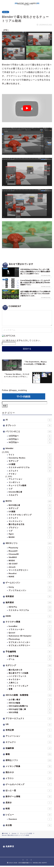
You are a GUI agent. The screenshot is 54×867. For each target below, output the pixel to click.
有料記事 (28, 730)
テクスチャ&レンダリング (29, 515)
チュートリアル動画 (30, 485)
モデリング (30, 461)
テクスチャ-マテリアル (30, 610)
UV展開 (29, 464)
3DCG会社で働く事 (29, 709)
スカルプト (29, 495)
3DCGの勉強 (29, 703)
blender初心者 (29, 492)
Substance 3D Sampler (29, 636)
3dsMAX (29, 557)
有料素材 (28, 596)
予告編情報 (28, 651)
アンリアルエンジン (30, 590)
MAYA (28, 501)
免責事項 (10, 846)
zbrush (30, 567)
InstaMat (29, 626)
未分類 (28, 825)
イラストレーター (29, 629)
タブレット (28, 425)
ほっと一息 (28, 790)
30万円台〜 (29, 442)
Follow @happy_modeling (14, 390)
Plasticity (29, 548)
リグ (29, 489)
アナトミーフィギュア (29, 686)
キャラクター (29, 679)
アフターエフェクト (28, 718)
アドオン (13, 474)
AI (28, 420)
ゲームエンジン (28, 582)
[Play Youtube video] (27, 108)
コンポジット (29, 482)
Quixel (29, 633)
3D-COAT (29, 564)
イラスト (28, 778)
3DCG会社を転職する (29, 706)
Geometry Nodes (29, 458)
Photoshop (30, 639)
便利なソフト (28, 760)
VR (28, 724)
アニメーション (29, 479)
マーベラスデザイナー (29, 570)
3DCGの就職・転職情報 (28, 695)
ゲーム (29, 659)
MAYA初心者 (29, 505)
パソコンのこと (28, 431)
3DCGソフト (28, 543)
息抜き (28, 802)
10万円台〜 (29, 436)
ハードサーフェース (29, 676)
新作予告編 (29, 656)
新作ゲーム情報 (28, 796)
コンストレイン (29, 521)
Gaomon (29, 819)
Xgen (29, 534)
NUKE (29, 577)
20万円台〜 (29, 439)
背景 (29, 689)
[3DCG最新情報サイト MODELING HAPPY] (27, 4)
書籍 (28, 754)
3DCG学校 (29, 712)
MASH (29, 537)
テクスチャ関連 (28, 622)
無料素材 (28, 602)
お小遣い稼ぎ (29, 700)
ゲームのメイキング (28, 784)
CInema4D (29, 554)
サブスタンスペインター (30, 642)
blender (5, 12)
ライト (29, 455)
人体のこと (29, 683)
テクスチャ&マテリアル (30, 467)
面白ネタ (28, 772)
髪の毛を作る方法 (29, 524)
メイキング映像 (28, 766)
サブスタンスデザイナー (29, 645)
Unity (29, 587)
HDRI (28, 616)
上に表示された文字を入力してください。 (22, 340)
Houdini (29, 573)
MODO (29, 561)
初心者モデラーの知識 (29, 673)
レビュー (28, 814)
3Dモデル (30, 607)
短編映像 (28, 748)
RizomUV (29, 551)
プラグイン (30, 528)
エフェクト (29, 471)
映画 (28, 808)
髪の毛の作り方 (29, 670)
